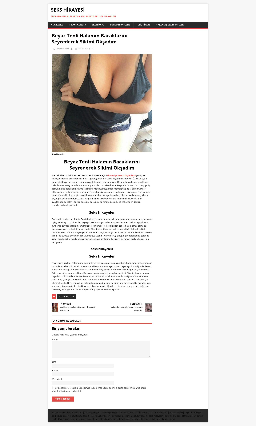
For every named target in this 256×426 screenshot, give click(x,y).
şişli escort (156, 419)
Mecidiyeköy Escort (100, 415)
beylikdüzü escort (128, 412)
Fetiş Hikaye (143, 24)
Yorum (55, 339)
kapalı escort (168, 419)
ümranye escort (92, 412)
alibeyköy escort (139, 415)
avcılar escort (58, 412)
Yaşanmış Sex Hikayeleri (170, 24)
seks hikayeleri (156, 415)
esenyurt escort (77, 419)
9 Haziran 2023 (62, 48)
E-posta (55, 370)
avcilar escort (176, 412)
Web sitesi (57, 379)
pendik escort (160, 412)
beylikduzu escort (60, 419)
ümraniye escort (110, 412)
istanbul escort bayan (192, 415)
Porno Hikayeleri (120, 24)
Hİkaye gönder (77, 24)
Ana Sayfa (57, 24)
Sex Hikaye (98, 24)
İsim (54, 361)
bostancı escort (74, 412)
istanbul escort (93, 419)
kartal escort (145, 412)
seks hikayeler (66, 296)
